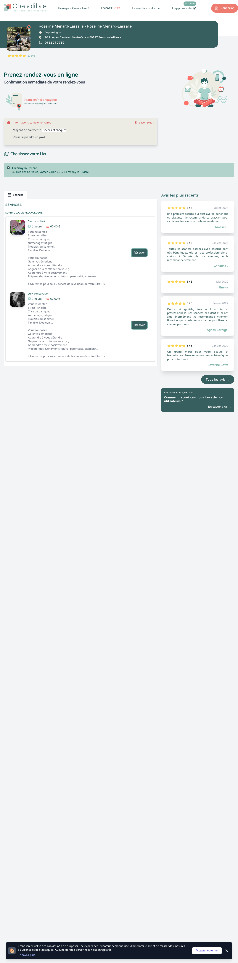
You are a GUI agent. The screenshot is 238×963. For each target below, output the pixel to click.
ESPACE (110, 8)
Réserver (139, 252)
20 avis (31, 56)
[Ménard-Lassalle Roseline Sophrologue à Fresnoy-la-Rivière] (18, 39)
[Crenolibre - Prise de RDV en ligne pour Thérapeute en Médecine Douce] (25, 7)
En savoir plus (144, 122)
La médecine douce (146, 8)
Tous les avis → (218, 379)
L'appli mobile (183, 8)
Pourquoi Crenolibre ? (73, 8)
